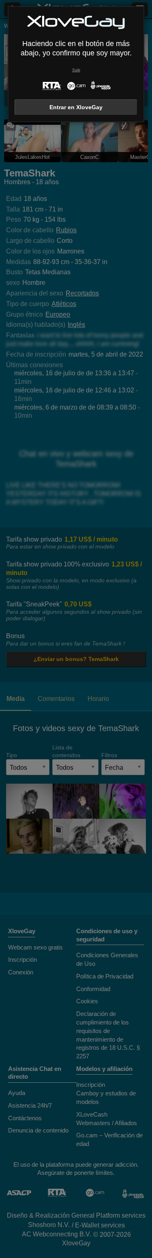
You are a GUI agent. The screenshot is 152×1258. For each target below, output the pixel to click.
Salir (76, 70)
